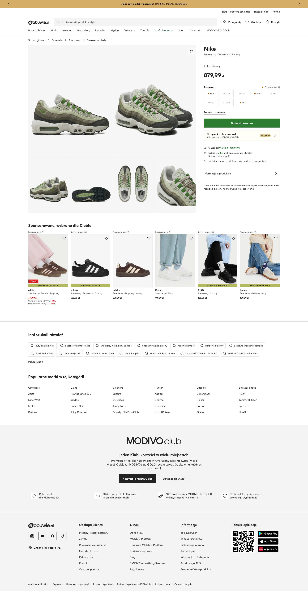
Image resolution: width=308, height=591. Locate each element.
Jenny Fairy (119, 406)
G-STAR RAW (162, 412)
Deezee (159, 399)
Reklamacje (101, 557)
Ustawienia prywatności (78, 584)
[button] (70, 101)
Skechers (117, 387)
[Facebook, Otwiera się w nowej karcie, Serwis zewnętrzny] (52, 536)
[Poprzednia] (9, 4)
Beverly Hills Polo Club (125, 412)
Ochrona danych (183, 584)
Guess (200, 412)
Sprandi (243, 406)
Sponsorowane (34, 232)
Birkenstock (203, 393)
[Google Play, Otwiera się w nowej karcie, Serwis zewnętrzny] (268, 534)
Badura (116, 393)
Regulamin (57, 584)
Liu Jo (73, 387)
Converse (160, 406)
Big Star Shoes (247, 387)
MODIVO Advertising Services (154, 563)
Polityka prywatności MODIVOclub (134, 584)
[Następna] (299, 4)
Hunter (159, 387)
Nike (210, 48)
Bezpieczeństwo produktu (205, 569)
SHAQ (242, 412)
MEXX (31, 406)
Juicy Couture (78, 412)
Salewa (201, 406)
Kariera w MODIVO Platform (154, 545)
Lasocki (201, 387)
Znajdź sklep (261, 11)
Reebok (32, 412)
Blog (226, 12)
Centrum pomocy (103, 569)
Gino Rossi (34, 387)
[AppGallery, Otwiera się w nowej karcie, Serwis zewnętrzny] (268, 549)
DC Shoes (118, 399)
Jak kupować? (204, 532)
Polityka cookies (163, 584)
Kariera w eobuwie (154, 551)
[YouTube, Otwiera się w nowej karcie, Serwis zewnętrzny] (42, 536)
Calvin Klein (77, 406)
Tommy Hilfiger (248, 399)
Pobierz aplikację (242, 12)
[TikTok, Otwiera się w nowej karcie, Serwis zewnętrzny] (63, 536)
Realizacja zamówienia (103, 545)
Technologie (203, 551)
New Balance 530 (80, 393)
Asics (31, 393)
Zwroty (99, 538)
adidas (74, 399)
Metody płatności (103, 551)
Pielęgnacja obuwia (205, 545)
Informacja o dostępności (205, 557)
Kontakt (99, 563)
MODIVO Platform (154, 538)
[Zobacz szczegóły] (276, 173)
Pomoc (276, 11)
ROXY (242, 393)
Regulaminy (152, 569)
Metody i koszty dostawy (103, 532)
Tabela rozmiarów (205, 538)
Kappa (159, 393)
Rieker (200, 399)
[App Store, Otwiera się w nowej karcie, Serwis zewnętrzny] (268, 541)
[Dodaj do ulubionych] (192, 52)
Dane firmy (152, 532)
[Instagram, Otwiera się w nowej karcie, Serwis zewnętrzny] (32, 536)
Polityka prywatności (103, 584)
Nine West (34, 399)
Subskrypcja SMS (205, 563)
